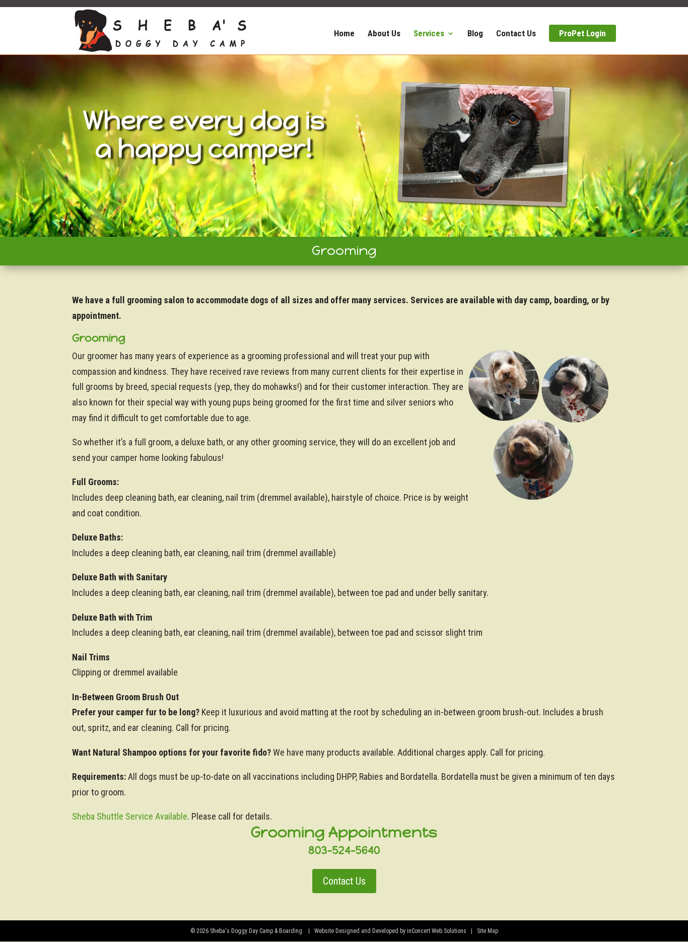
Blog (475, 34)
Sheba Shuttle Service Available (129, 816)
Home (344, 34)
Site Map (487, 930)
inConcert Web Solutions (436, 930)
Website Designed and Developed (356, 930)
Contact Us (516, 34)
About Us (384, 34)
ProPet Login (582, 33)
